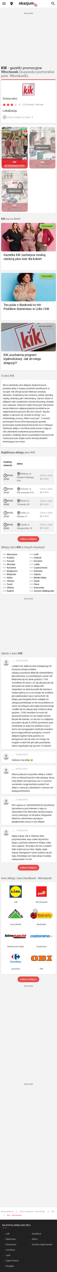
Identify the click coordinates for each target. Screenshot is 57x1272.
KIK (52, 1211)
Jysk (8, 1255)
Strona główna (7, 1211)
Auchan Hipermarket (42, 1244)
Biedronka (11, 1239)
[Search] (53, 3)
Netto (35, 1239)
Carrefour (10, 1250)
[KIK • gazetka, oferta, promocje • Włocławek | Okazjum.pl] (28, 89)
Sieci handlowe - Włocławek (32, 1211)
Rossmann (11, 1244)
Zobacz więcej (28, 539)
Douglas (10, 1266)
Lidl (7, 1233)
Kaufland (36, 1233)
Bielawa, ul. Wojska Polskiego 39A (25, 477)
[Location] (12, 3)
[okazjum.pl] (28, 4)
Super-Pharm (12, 1260)
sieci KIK (18, 452)
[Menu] (4, 3)
